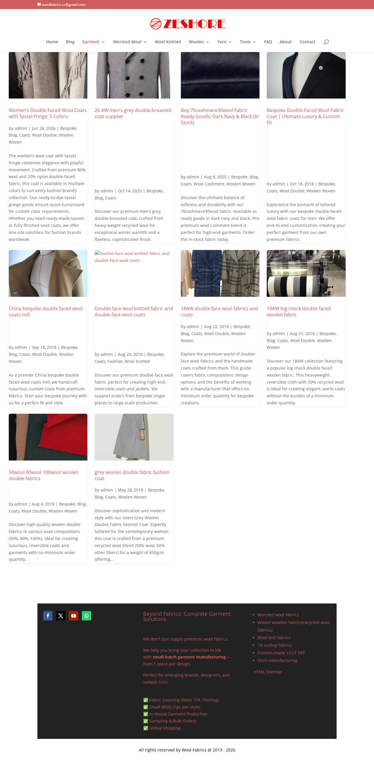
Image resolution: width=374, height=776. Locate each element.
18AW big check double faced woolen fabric (299, 311)
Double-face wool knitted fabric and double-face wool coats (134, 311)
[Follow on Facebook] (48, 615)
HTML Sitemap (268, 672)
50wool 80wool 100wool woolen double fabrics (43, 475)
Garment (91, 42)
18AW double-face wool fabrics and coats (219, 311)
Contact (307, 42)
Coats (24, 135)
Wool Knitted (168, 42)
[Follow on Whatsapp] (86, 615)
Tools (245, 42)
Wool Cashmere (209, 184)
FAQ (268, 42)
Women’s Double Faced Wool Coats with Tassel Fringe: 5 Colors (48, 113)
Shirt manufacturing (277, 660)
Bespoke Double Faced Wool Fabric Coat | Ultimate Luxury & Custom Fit (305, 116)
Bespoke (68, 128)
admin (21, 128)
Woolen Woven (240, 184)
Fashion (115, 361)
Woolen (196, 42)
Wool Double (44, 135)
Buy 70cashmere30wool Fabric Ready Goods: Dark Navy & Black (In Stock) (220, 116)
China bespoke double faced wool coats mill (46, 311)
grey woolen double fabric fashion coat (132, 475)
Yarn (221, 42)
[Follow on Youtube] (73, 615)
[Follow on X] (60, 615)
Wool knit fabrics (274, 637)
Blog (70, 42)
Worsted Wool (127, 42)
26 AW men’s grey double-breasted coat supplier (133, 113)
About (286, 42)
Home (52, 42)
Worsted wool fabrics (278, 615)
